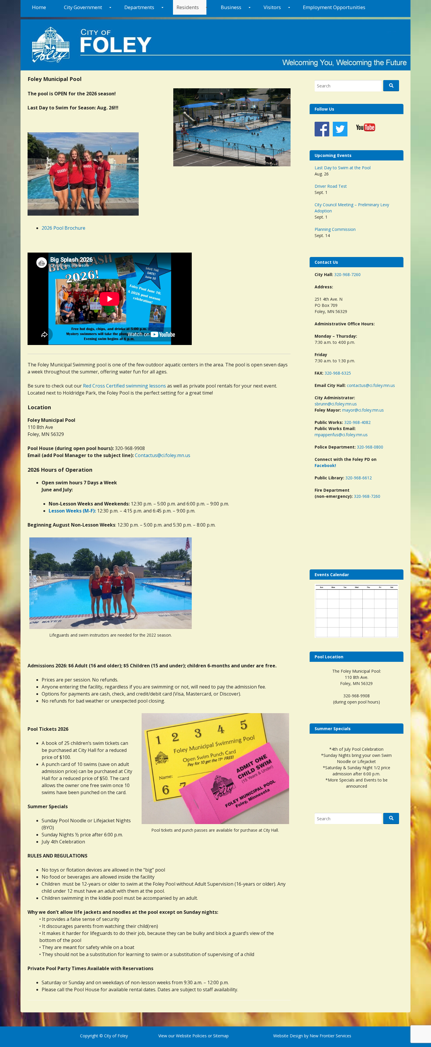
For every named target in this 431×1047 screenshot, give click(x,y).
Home (39, 7)
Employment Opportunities (334, 7)
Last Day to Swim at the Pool (343, 167)
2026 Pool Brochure (63, 228)
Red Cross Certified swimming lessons (124, 386)
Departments (139, 7)
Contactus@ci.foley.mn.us (162, 455)
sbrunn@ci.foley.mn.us (336, 404)
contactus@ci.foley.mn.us (371, 385)
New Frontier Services (330, 1035)
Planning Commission (335, 229)
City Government (83, 7)
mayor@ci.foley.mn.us (363, 410)
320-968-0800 (370, 447)
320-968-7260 (347, 274)
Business (231, 7)
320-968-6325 (338, 373)
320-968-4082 (357, 422)
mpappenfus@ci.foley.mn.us (341, 434)
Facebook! (325, 465)
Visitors (272, 7)
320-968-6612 (358, 478)
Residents (188, 7)
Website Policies (191, 1035)
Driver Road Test (331, 186)
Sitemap (220, 1035)
